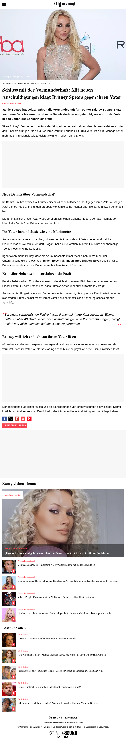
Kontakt (71, 717)
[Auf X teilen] (10, 419)
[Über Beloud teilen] (29, 419)
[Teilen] (17, 419)
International (15, 103)
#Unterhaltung (15, 425)
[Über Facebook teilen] (4, 419)
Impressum (47, 722)
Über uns (55, 717)
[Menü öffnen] (4, 4)
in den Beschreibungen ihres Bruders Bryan (72, 260)
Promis (5, 103)
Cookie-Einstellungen (74, 722)
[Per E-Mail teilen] (23, 419)
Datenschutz (58, 722)
